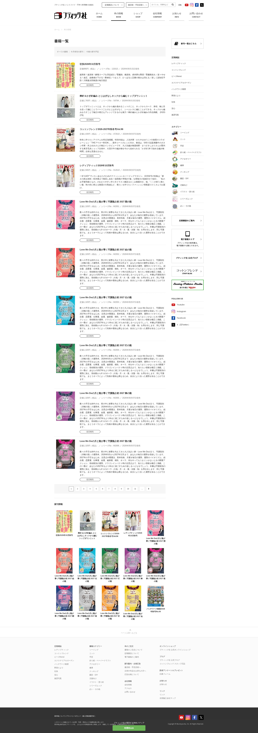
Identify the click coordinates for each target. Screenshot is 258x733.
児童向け (93, 678)
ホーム (99, 15)
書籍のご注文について (133, 650)
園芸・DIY (93, 675)
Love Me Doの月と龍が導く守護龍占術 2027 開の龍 (106, 201)
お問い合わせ (196, 15)
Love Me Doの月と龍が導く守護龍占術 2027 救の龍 (106, 441)
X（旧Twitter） (183, 324)
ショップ (137, 15)
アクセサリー (94, 664)
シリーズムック (95, 686)
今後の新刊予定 (92, 52)
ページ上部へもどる (129, 633)
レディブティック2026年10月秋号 (97, 165)
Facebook (181, 318)
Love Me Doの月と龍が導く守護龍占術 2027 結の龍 (106, 249)
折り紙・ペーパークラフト (100, 661)
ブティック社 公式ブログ (170, 660)
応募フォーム (165, 674)
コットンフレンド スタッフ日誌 (172, 664)
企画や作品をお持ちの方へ (135, 671)
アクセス (128, 688)
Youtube (181, 304)
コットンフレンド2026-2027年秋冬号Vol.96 (101, 129)
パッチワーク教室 (179, 89)
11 (135, 489)
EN (180, 4)
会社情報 (157, 15)
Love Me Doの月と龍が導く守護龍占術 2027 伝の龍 (106, 297)
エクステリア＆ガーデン (181, 83)
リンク (162, 695)
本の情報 (118, 15)
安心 (173, 108)
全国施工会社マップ (168, 698)
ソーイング (93, 650)
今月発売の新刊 (77, 52)
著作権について (59, 716)
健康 (91, 668)
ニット (92, 653)
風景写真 (175, 115)
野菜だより (176, 96)
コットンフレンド (179, 70)
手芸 (91, 657)
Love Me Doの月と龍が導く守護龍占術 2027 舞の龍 (106, 393)
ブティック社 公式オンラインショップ (175, 650)
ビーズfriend (177, 76)
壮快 (173, 102)
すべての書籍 (62, 52)
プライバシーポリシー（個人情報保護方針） (81, 716)
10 (128, 489)
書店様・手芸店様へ (136, 5)
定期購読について (112, 5)
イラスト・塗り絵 (96, 682)
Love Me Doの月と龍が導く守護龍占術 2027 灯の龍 (106, 345)
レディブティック (179, 63)
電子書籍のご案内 (132, 657)
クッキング (93, 671)
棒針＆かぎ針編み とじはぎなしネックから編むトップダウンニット (114, 96)
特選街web (129, 728)
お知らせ (176, 15)
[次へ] (148, 488)
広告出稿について (132, 674)
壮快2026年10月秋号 (90, 64)
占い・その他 (94, 689)
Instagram (181, 311)
